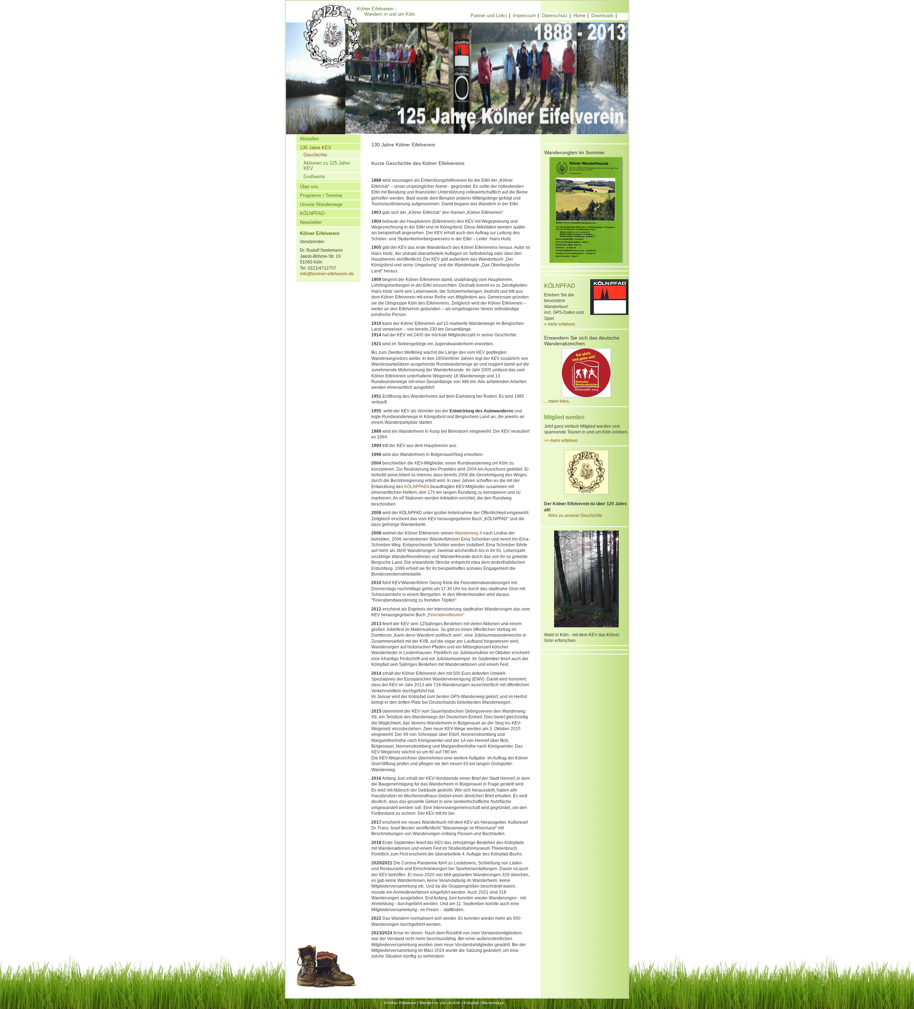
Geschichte (315, 154)
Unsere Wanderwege (321, 204)
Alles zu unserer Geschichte (573, 515)
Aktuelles (309, 138)
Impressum (524, 15)
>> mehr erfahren (561, 440)
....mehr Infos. (557, 401)
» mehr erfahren (559, 324)
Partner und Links (489, 15)
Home (579, 15)
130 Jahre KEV (315, 147)
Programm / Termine (321, 195)
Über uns (309, 186)
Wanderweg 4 (468, 533)
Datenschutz (555, 15)
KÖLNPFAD (312, 213)
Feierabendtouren (445, 614)
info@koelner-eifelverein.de (327, 273)
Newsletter (311, 222)
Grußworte (314, 176)
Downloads (602, 15)
